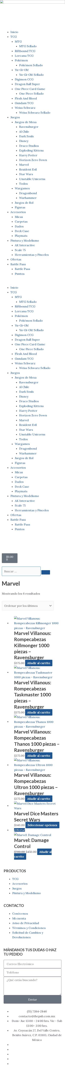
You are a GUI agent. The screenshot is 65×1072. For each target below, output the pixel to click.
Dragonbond (28, 193)
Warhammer (28, 198)
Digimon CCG (24, 79)
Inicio (14, 32)
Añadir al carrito (38, 663)
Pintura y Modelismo (24, 240)
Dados (19, 226)
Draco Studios (29, 146)
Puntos (20, 273)
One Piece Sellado (31, 93)
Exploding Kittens (31, 150)
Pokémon (21, 60)
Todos (23, 183)
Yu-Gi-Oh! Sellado (31, 74)
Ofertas (15, 259)
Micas (19, 217)
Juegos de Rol (24, 202)
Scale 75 (20, 250)
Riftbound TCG (25, 51)
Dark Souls (26, 136)
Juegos (15, 117)
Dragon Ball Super (27, 84)
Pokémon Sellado (31, 65)
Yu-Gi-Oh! (22, 70)
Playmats (21, 235)
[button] (32, 282)
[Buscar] (45, 572)
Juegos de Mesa (25, 122)
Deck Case (22, 231)
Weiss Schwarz (25, 107)
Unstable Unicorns (32, 179)
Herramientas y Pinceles (32, 254)
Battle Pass (18, 264)
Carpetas (21, 221)
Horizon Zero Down (33, 160)
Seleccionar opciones (42, 825)
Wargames (22, 188)
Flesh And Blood (26, 98)
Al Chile (24, 131)
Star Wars (26, 174)
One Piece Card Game (30, 89)
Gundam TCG (24, 103)
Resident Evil (28, 169)
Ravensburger (28, 127)
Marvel (24, 164)
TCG (13, 36)
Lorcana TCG (24, 55)
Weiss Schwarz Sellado (34, 112)
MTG (18, 41)
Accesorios (18, 212)
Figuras (20, 207)
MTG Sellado (28, 46)
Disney (23, 141)
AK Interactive (25, 245)
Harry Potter (28, 155)
